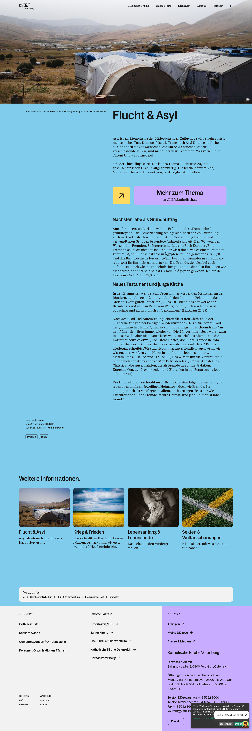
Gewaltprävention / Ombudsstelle (42, 641)
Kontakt (176, 721)
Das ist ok (240, 723)
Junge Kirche (99, 632)
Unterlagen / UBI (101, 624)
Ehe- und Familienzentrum (108, 641)
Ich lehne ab (226, 723)
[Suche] (230, 6)
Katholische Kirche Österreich (110, 649)
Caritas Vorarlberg (103, 658)
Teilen (44, 437)
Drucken (31, 437)
